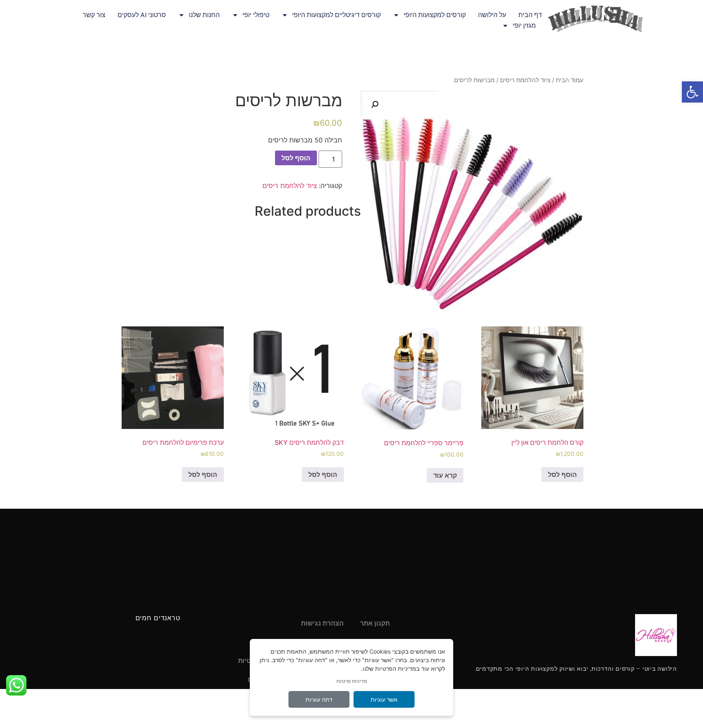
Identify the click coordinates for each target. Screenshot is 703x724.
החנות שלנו (204, 15)
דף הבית (530, 15)
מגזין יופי (524, 25)
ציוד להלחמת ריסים (525, 80)
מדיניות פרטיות (351, 681)
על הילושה (492, 15)
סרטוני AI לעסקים (142, 15)
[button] (692, 92)
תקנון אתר (375, 623)
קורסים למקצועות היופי (435, 15)
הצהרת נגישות (322, 623)
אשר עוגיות (384, 699)
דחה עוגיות (319, 699)
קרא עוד (445, 475)
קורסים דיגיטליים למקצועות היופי (336, 15)
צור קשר (94, 15)
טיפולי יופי (255, 15)
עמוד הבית (569, 80)
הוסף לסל (296, 158)
